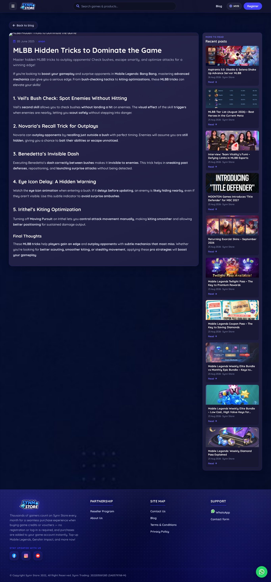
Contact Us (157, 511)
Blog (219, 6)
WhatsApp (222, 512)
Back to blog (25, 25)
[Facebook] (14, 555)
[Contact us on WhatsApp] (261, 572)
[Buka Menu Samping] (13, 6)
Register (253, 6)
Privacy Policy (159, 531)
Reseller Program (102, 511)
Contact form (220, 519)
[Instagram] (26, 555)
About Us (96, 518)
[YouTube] (38, 555)
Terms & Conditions (163, 525)
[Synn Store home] (28, 6)
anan (41, 41)
